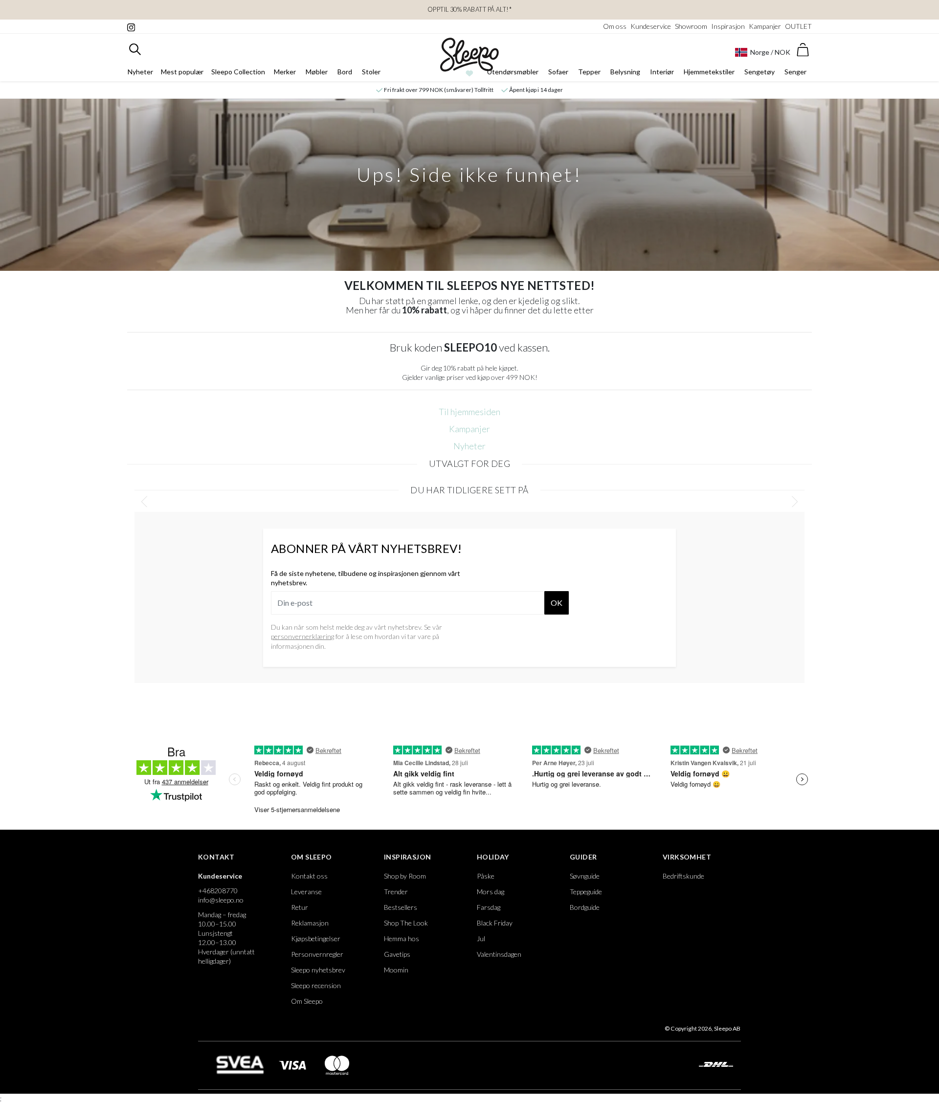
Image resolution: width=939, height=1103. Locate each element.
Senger (795, 71)
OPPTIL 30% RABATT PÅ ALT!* (469, 9)
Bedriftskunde (683, 876)
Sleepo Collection (238, 71)
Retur (299, 907)
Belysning (625, 71)
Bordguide (585, 907)
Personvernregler (317, 954)
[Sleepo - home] (469, 57)
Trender (396, 891)
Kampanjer (765, 26)
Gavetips (397, 954)
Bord (344, 71)
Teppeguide (586, 891)
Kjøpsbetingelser (315, 938)
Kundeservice (650, 26)
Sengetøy (759, 71)
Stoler (371, 71)
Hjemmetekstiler (709, 71)
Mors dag (490, 891)
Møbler (317, 71)
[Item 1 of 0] (469, 501)
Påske (485, 876)
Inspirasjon (728, 26)
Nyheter (140, 71)
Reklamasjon (310, 923)
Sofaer (558, 71)
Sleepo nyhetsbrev (318, 970)
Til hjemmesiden (469, 411)
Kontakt (216, 857)
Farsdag (488, 907)
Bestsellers (400, 907)
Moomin (396, 970)
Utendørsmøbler (512, 71)
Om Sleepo (311, 857)
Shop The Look (406, 923)
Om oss (614, 26)
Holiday (493, 857)
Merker (285, 71)
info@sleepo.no (221, 900)
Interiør (662, 71)
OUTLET (798, 26)
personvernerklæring (302, 636)
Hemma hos (401, 938)
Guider (583, 857)
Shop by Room (405, 876)
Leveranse (306, 891)
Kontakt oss (309, 876)
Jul (481, 938)
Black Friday (495, 923)
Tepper (589, 71)
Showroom (691, 26)
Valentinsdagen (499, 954)
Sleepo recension (316, 985)
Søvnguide (585, 876)
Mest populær (182, 71)
